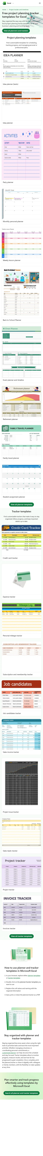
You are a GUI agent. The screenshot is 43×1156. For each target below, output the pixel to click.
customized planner (9, 1053)
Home (4, 10)
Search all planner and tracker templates (21, 1093)
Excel (9, 3)
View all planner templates (21, 504)
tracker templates (14, 978)
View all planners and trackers (16, 31)
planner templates (34, 975)
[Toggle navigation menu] (39, 3)
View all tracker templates (21, 936)
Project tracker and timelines (18, 10)
